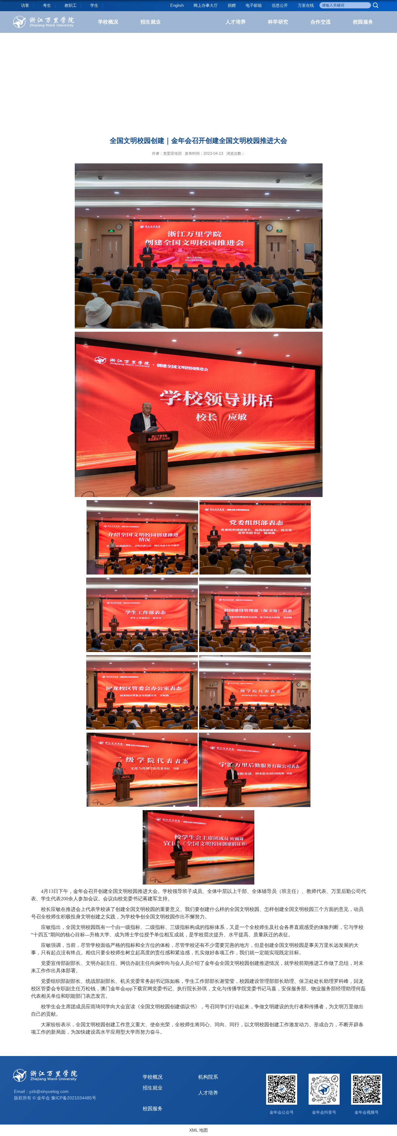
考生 (47, 5)
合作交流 (320, 21)
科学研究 (278, 21)
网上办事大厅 (206, 5)
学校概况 (108, 21)
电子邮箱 (254, 5)
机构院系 (208, 1077)
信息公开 (280, 5)
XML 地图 (198, 1130)
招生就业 (151, 21)
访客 (25, 5)
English (177, 5)
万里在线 (306, 5)
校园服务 (363, 21)
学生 (94, 5)
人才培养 (235, 21)
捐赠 (232, 5)
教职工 (71, 5)
